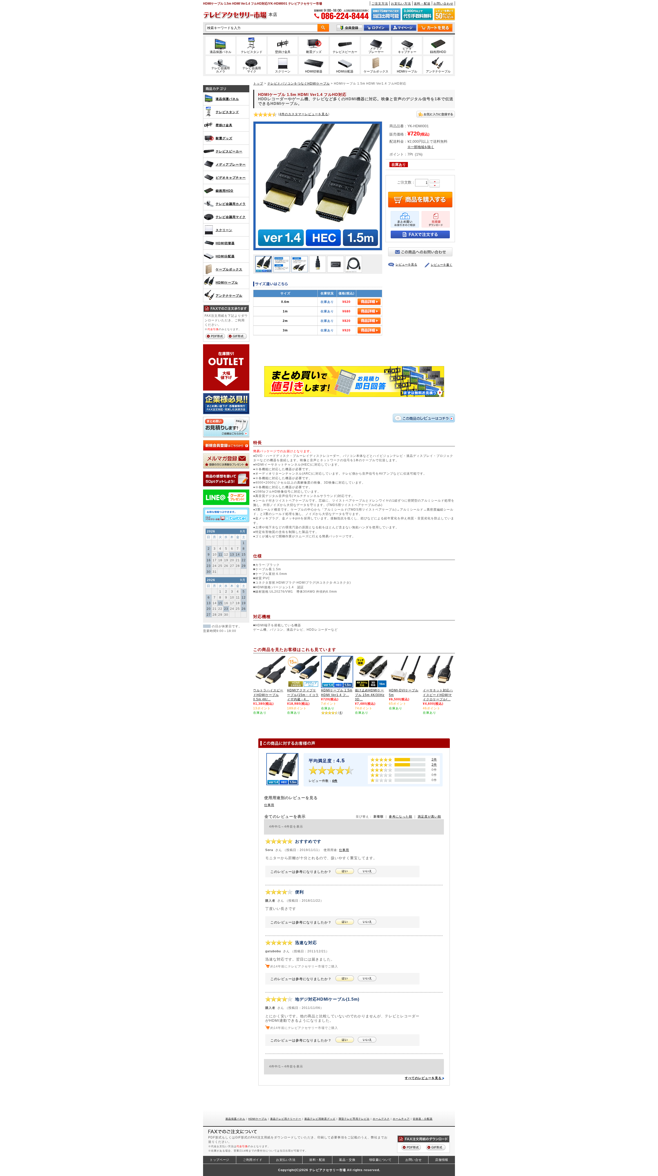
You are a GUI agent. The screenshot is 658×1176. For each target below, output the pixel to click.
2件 (434, 759)
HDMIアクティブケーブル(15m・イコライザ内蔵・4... (303, 695)
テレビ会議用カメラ (231, 203)
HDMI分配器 (225, 256)
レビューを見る (406, 264)
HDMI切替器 (225, 243)
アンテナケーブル (229, 295)
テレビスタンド (227, 112)
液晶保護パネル (227, 99)
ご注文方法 (379, 3)
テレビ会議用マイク (231, 217)
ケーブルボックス (229, 269)
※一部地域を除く (420, 147)
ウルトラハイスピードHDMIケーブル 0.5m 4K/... (268, 695)
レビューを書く (441, 265)
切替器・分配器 (423, 1118)
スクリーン (224, 230)
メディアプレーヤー (231, 164)
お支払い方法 (401, 3)
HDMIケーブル (227, 282)
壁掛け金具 (224, 125)
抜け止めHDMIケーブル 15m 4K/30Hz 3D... (370, 695)
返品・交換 (347, 1160)
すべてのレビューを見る (424, 1078)
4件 (334, 780)
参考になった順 (400, 816)
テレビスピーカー (229, 151)
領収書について (380, 1160)
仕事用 (269, 805)
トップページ (219, 1160)
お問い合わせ (443, 3)
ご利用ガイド (252, 1160)
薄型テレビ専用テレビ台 (354, 1118)
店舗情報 (441, 1160)
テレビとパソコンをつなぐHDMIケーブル (298, 83)
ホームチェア (401, 1118)
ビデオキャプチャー (231, 177)
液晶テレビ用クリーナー (285, 1118)
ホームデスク (381, 1118)
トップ (258, 83)
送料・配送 (422, 3)
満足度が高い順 (429, 816)
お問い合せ (413, 1160)
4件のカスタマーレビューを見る (303, 114)
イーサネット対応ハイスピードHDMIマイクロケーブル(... (438, 695)
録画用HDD (224, 190)
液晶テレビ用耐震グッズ (319, 1118)
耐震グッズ (224, 138)
